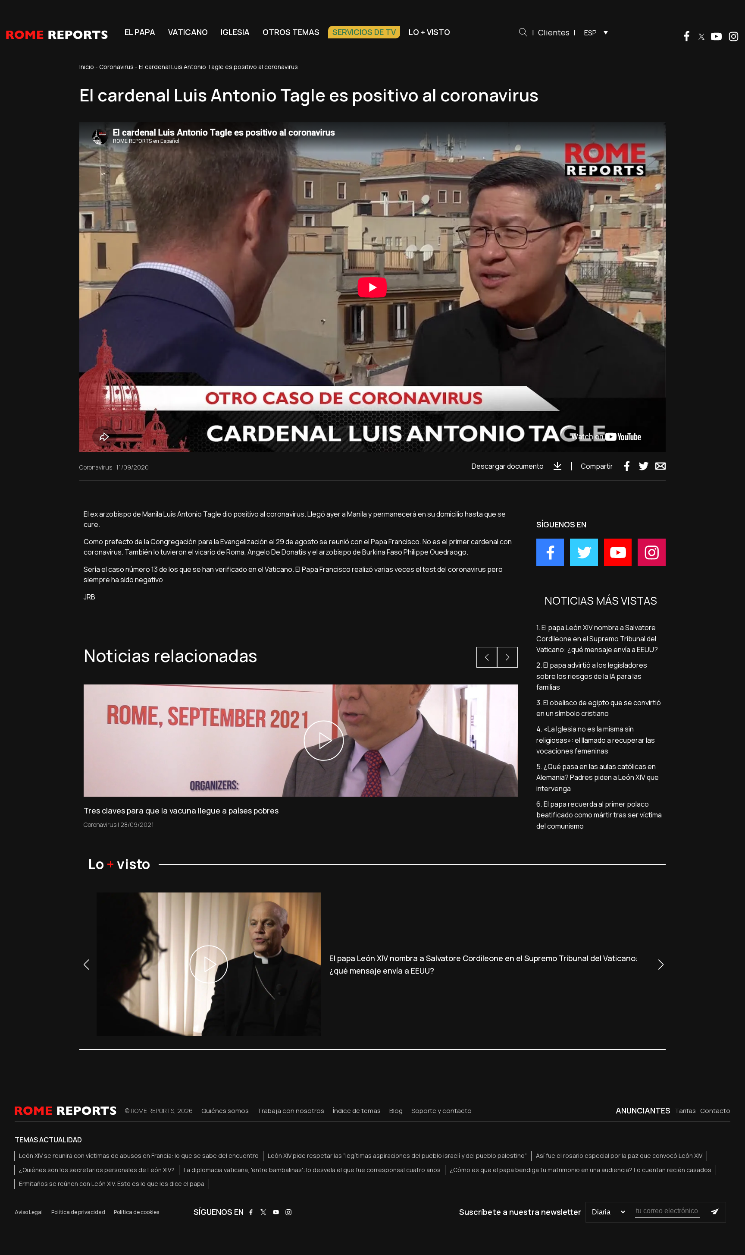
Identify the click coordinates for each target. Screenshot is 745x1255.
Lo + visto (429, 32)
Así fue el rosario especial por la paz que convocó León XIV (619, 1155)
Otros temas (291, 32)
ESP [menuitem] (590, 33)
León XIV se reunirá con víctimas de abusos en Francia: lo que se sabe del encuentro (139, 1155)
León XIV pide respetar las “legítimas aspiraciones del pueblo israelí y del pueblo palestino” (397, 1155)
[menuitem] (594, 32)
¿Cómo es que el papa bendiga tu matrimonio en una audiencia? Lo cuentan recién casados (580, 1170)
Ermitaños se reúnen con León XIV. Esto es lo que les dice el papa (111, 1183)
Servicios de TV (364, 32)
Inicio (86, 67)
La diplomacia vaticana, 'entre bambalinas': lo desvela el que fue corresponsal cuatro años (312, 1170)
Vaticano (188, 32)
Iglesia (235, 32)
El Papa (140, 32)
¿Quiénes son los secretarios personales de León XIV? (97, 1170)
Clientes (554, 32)
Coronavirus (116, 67)
